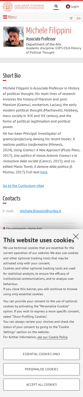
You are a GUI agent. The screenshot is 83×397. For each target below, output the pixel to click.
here (43, 172)
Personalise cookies (41, 369)
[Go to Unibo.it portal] (23, 6)
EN (78, 18)
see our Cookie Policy (52, 337)
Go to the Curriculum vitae (23, 185)
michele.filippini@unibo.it (40, 210)
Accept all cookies (41, 385)
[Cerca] (56, 7)
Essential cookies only (41, 354)
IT (71, 18)
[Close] (76, 236)
